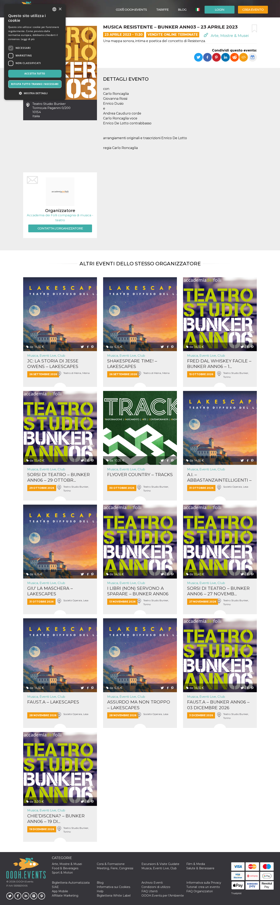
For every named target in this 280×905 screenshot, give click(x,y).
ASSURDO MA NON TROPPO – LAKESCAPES (138, 704)
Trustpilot (236, 893)
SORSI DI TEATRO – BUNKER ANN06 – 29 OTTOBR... (58, 477)
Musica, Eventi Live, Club (46, 355)
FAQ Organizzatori (199, 891)
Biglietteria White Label (114, 895)
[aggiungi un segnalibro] (254, 28)
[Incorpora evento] (243, 57)
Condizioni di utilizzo (155, 887)
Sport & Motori (62, 872)
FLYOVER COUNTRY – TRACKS (140, 474)
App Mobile (60, 891)
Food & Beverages (65, 868)
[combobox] (54, 9)
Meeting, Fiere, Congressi (115, 868)
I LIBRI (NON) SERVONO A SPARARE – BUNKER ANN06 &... (137, 591)
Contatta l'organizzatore (60, 228)
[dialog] (35, 52)
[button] (34, 93)
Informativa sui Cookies (113, 887)
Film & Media (195, 864)
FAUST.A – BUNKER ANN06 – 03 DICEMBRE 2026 (218, 704)
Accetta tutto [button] (34, 73)
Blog (182, 9)
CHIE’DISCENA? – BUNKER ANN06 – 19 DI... (56, 818)
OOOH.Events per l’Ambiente (162, 895)
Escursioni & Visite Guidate (160, 864)
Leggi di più (28, 39)
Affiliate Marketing (65, 895)
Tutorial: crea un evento (203, 887)
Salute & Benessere (200, 868)
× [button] (59, 9)
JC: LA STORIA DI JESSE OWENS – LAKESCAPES (53, 363)
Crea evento (253, 9)
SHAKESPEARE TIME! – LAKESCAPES (132, 363)
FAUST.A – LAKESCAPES (53, 702)
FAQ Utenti (149, 891)
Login (219, 9)
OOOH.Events (24, 881)
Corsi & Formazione (111, 864)
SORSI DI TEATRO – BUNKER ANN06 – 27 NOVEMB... (218, 591)
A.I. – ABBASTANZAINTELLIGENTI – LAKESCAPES (219, 477)
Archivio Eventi (152, 882)
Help (100, 891)
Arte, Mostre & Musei (229, 35)
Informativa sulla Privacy (203, 882)
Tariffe (162, 9)
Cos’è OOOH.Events (131, 9)
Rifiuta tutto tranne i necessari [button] (35, 84)
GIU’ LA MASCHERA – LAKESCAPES (50, 591)
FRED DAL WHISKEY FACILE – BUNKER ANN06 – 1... (219, 363)
